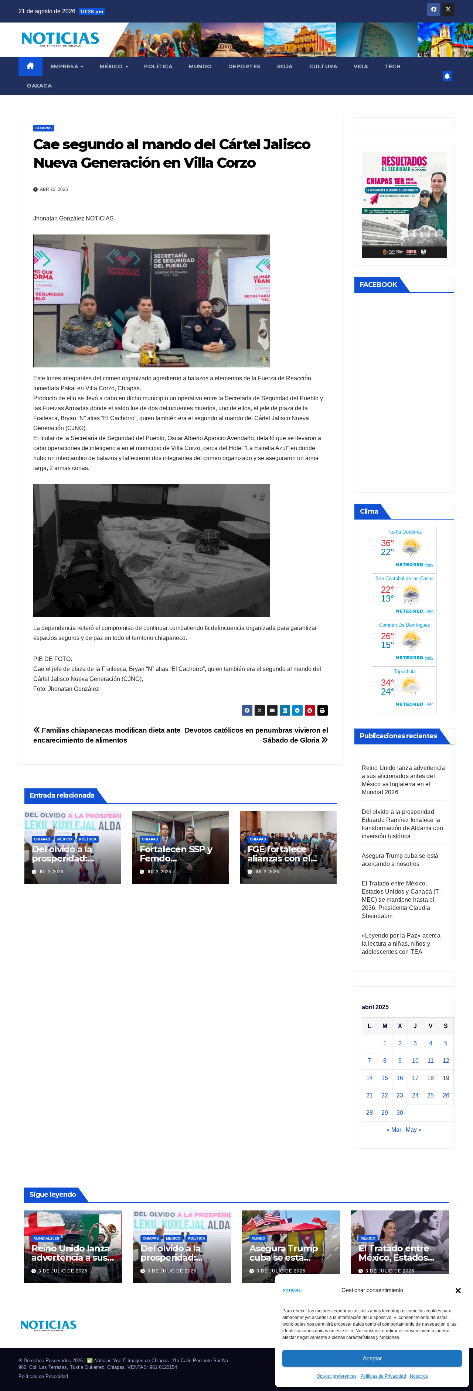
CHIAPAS (43, 128)
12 (446, 1061)
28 (369, 1113)
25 (430, 1095)
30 (400, 1113)
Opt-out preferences (337, 1376)
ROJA (285, 66)
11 (431, 1061)
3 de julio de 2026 (63, 1271)
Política (158, 66)
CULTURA (323, 66)
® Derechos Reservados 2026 (51, 1360)
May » (414, 1130)
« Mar (394, 1130)
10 (415, 1061)
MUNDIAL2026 (46, 1238)
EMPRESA (65, 66)
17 (415, 1078)
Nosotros (419, 1376)
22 (384, 1095)
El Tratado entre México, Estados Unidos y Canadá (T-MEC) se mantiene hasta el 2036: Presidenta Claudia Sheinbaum (401, 899)
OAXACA (39, 85)
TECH (392, 66)
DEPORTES (244, 66)
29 (384, 1113)
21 (369, 1095)
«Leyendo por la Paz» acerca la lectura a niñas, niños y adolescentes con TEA (401, 943)
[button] (458, 1290)
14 (369, 1078)
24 (415, 1095)
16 (400, 1078)
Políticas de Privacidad (383, 1376)
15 (384, 1078)
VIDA (361, 66)
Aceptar (372, 1358)
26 (446, 1095)
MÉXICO (112, 66)
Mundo (200, 66)
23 (400, 1095)
